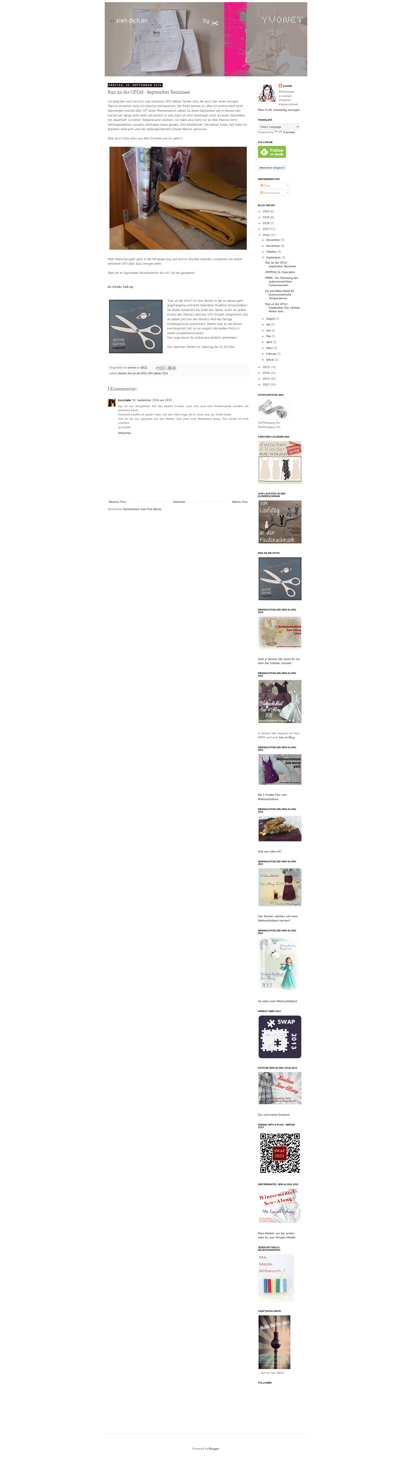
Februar (271, 354)
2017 (266, 229)
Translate (289, 132)
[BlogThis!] (162, 368)
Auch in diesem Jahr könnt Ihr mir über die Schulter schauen (279, 661)
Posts (267, 185)
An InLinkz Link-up (120, 286)
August (271, 318)
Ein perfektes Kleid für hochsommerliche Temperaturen (279, 294)
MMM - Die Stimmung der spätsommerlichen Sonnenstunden (281, 281)
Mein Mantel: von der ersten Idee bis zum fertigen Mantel (276, 1235)
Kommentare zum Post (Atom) (142, 509)
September (274, 257)
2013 (266, 379)
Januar (270, 359)
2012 (266, 384)
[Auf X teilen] (166, 368)
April (269, 342)
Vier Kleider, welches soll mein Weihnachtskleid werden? (278, 918)
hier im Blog (287, 737)
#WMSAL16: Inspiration (280, 272)
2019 (266, 217)
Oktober (272, 252)
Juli (268, 324)
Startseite (179, 502)
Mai (269, 336)
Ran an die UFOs (137, 373)
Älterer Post (239, 502)
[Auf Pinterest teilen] (174, 368)
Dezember (273, 240)
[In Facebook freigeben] (170, 368)
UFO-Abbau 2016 (158, 373)
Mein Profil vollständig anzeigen (279, 110)
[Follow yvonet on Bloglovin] (272, 169)
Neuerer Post (117, 502)
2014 (266, 373)
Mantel (122, 373)
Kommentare (271, 193)
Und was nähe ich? (270, 851)
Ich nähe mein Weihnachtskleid (277, 1001)
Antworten (124, 433)
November (273, 246)
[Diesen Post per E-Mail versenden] (158, 368)
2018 (266, 223)
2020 (266, 211)
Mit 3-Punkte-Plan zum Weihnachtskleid (272, 797)
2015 (266, 367)
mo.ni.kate (124, 400)
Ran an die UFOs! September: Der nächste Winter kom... (282, 307)
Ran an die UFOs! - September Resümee (280, 264)
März (270, 348)
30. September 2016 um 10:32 (152, 400)
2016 (266, 235)
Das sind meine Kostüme (273, 1115)
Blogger (214, 1449)
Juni (269, 330)
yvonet (132, 367)
